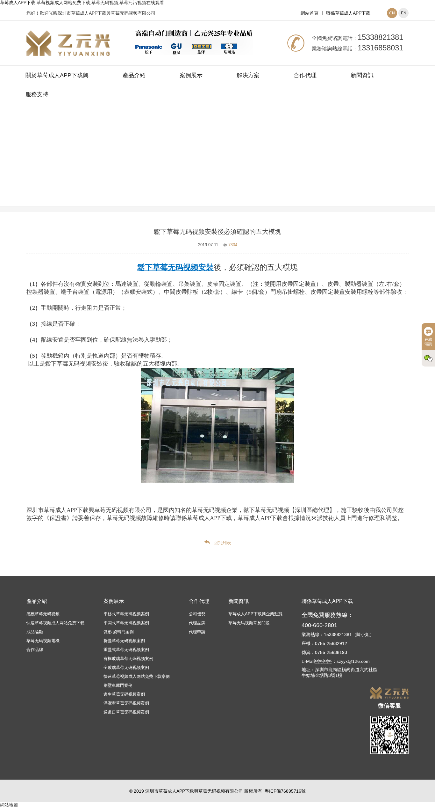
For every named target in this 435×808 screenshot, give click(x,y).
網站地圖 (9, 804)
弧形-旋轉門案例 (118, 631)
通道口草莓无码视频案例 (126, 712)
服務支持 (36, 94)
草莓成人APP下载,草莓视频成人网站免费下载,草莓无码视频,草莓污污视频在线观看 (82, 2)
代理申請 (197, 631)
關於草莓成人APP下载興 (57, 75)
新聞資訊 (362, 75)
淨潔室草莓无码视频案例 (126, 703)
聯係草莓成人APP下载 (348, 13)
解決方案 (248, 75)
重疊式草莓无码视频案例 (126, 649)
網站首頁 (309, 13)
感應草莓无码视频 (43, 614)
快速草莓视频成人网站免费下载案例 (136, 676)
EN (403, 13)
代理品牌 (197, 622)
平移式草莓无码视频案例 (126, 614)
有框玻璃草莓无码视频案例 (128, 658)
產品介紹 (134, 75)
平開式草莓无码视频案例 (126, 622)
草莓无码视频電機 (43, 640)
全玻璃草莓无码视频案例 (126, 667)
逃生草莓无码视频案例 (124, 694)
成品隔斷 (34, 631)
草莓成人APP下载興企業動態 (255, 614)
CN (392, 13)
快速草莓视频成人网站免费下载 (55, 622)
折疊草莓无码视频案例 (124, 640)
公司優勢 (197, 614)
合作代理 (305, 75)
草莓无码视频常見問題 (255, 163)
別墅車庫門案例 (117, 685)
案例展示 (191, 75)
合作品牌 (34, 649)
